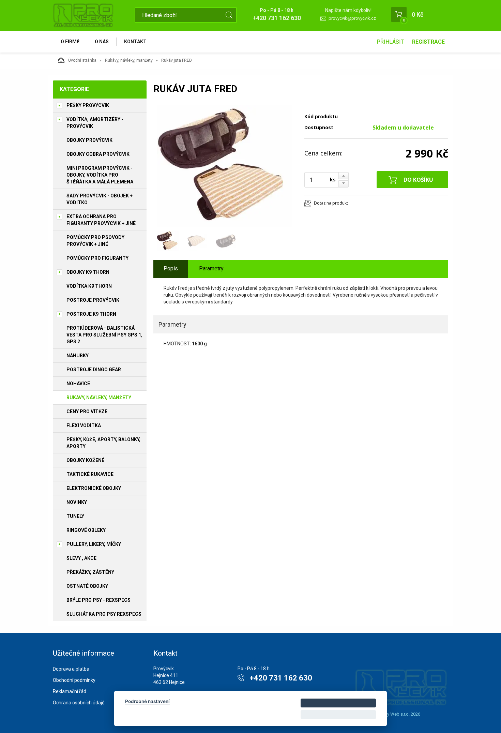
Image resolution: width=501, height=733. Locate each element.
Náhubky (77, 355)
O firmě (70, 41)
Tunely (75, 516)
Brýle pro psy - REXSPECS (98, 600)
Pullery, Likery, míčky (93, 544)
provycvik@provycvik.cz (352, 18)
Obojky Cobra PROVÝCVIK (98, 154)
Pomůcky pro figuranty (97, 258)
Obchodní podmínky (74, 680)
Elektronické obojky (93, 488)
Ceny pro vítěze (86, 411)
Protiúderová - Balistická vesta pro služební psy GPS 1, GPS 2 (104, 334)
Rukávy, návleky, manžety (129, 60)
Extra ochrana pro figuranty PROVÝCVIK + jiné (101, 220)
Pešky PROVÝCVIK (87, 105)
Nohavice (78, 383)
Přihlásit (390, 42)
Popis (171, 268)
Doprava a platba (71, 669)
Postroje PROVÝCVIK (92, 300)
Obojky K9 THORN (87, 272)
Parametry (211, 268)
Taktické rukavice (89, 474)
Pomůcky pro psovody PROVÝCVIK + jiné (95, 241)
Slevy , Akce (81, 558)
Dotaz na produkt (331, 203)
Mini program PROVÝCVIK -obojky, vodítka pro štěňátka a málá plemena (99, 174)
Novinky (76, 502)
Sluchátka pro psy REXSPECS (103, 614)
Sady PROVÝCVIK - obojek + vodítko (99, 199)
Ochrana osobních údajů (79, 702)
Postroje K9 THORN (91, 314)
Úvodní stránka (82, 60)
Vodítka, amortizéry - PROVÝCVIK (94, 123)
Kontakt (135, 41)
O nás (102, 41)
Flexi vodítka (83, 425)
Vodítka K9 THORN (89, 286)
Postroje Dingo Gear (93, 369)
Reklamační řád (69, 691)
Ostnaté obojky (87, 586)
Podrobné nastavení (147, 701)
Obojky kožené (85, 460)
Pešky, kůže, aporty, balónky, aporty (103, 443)
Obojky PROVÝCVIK (89, 140)
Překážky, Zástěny (90, 572)
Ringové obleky (86, 530)
